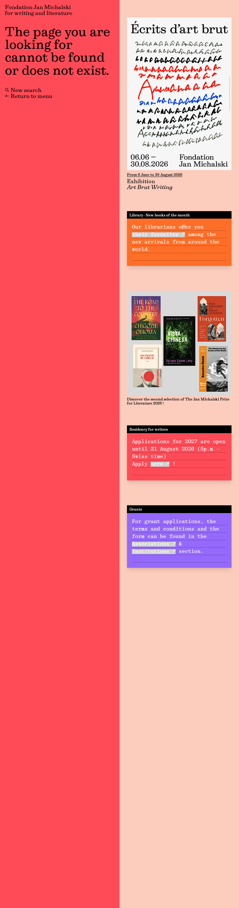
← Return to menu (28, 96)
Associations (150, 544)
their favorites (155, 234)
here (157, 464)
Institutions (150, 551)
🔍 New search (23, 90)
